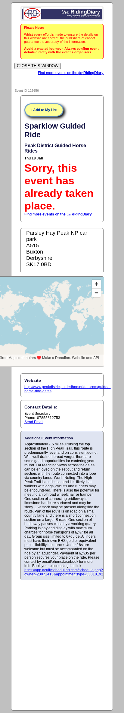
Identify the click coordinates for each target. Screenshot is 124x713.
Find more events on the (71, 73)
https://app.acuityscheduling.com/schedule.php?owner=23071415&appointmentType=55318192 (63, 572)
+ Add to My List (43, 110)
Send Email (33, 422)
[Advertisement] (62, 645)
